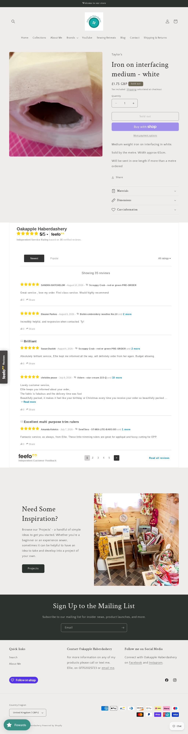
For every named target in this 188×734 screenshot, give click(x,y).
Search (13, 657)
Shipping (131, 89)
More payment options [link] (145, 135)
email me (108, 668)
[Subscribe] (123, 627)
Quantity (116, 96)
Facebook (135, 662)
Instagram (155, 662)
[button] (13, 21)
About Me (15, 663)
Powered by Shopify (52, 725)
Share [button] (119, 177)
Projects (33, 568)
